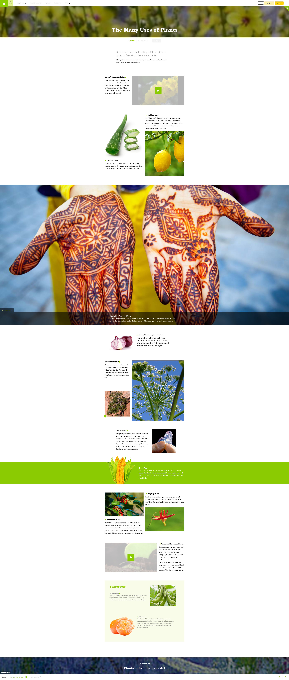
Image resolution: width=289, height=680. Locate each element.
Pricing (67, 3)
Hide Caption (7, 310)
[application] (158, 90)
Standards (57, 3)
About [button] (47, 3)
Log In (280, 3)
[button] (143, 41)
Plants (132, 41)
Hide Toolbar (6, 672)
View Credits (156, 41)
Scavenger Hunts (35, 3)
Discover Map (21, 3)
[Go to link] (4, 3)
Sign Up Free (269, 3)
